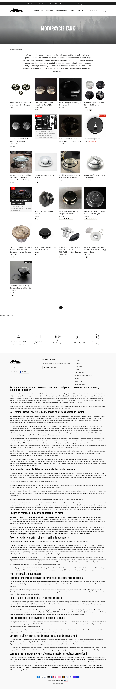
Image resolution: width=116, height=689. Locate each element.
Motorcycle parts (38, 11)
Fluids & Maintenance (61, 11)
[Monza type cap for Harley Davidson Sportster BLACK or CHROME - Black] (12, 295)
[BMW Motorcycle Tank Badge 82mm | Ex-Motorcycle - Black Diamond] (88, 110)
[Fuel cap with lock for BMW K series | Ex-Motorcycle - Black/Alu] (94, 218)
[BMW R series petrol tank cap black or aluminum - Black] (35, 254)
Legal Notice (78, 366)
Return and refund (80, 384)
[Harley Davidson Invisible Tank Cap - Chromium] (37, 218)
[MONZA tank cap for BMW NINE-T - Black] (37, 182)
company (58, 343)
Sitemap (77, 378)
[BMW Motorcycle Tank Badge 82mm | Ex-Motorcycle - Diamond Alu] (85, 110)
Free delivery (78, 343)
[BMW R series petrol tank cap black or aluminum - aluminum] (37, 254)
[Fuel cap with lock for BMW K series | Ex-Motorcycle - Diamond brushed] (90, 218)
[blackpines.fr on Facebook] (11, 368)
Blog (83, 11)
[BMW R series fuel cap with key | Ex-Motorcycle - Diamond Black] (64, 218)
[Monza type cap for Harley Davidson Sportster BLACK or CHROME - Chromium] (11, 295)
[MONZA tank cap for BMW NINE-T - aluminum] (35, 182)
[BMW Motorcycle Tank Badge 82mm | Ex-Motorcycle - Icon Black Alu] (87, 110)
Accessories (49, 11)
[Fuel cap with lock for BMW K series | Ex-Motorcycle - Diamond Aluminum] (92, 218)
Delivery (77, 369)
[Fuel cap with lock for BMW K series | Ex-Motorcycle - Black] (87, 218)
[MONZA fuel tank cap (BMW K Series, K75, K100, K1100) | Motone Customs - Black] (87, 257)
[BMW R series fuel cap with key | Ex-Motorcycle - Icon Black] (66, 218)
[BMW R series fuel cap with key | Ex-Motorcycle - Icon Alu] (72, 218)
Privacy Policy (79, 381)
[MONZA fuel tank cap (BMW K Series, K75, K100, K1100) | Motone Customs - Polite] (85, 257)
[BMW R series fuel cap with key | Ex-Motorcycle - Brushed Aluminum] (62, 218)
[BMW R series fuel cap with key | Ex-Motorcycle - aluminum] (60, 218)
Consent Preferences (6, 315)
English (13, 371)
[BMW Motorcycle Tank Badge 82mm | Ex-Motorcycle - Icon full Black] (90, 110)
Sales (78, 11)
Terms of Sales (79, 372)
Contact (77, 363)
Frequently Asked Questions (83, 375)
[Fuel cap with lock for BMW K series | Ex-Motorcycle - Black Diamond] (96, 218)
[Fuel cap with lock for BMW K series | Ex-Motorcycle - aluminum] (85, 218)
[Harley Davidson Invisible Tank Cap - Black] (35, 218)
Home (11, 49)
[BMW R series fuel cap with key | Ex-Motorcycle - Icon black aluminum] (70, 218)
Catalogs (77, 360)
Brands (72, 11)
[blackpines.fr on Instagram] (14, 368)
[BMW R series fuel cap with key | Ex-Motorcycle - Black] (68, 218)
